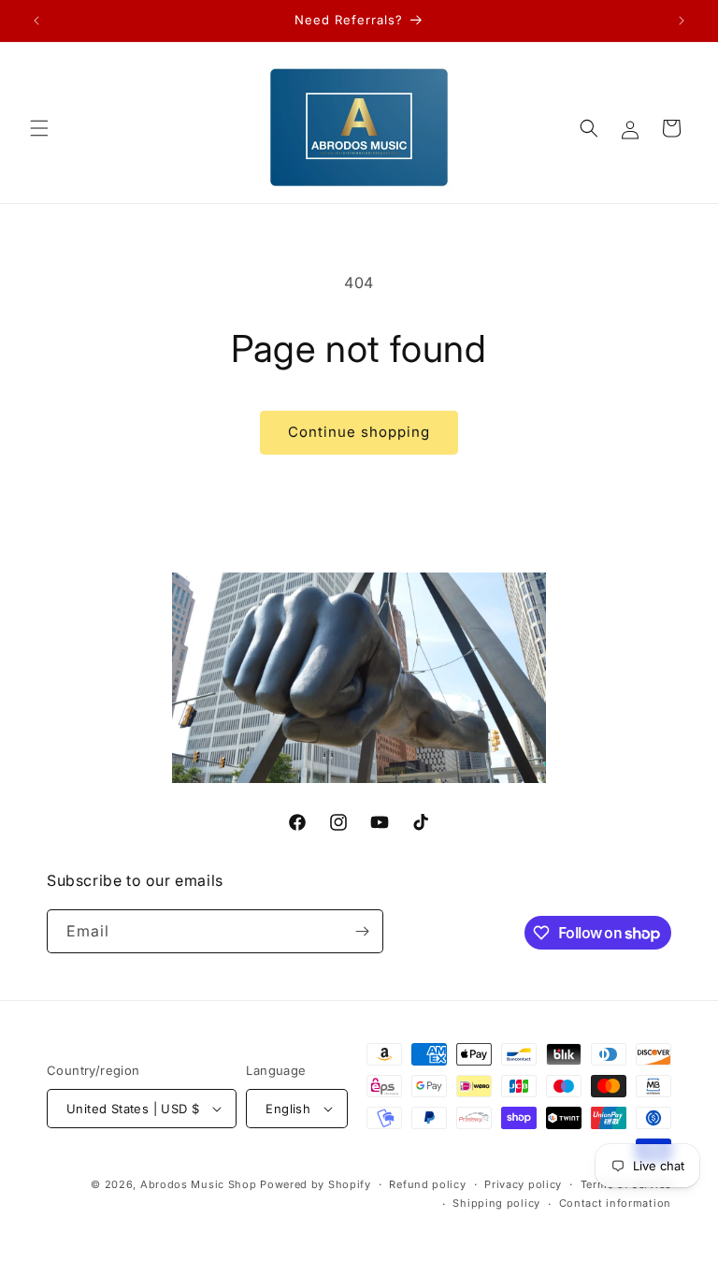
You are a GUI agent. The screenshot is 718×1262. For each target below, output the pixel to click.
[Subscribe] (361, 931)
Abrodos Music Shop (198, 1184)
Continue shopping (359, 432)
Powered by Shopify (315, 1184)
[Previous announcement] (36, 20)
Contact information (615, 1203)
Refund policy (427, 1184)
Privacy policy (523, 1184)
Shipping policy (496, 1203)
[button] (39, 128)
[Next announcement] (681, 20)
